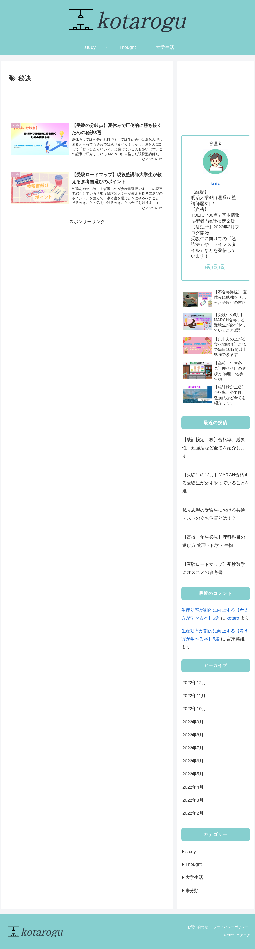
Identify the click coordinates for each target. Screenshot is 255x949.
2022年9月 (193, 721)
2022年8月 (193, 734)
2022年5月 (193, 773)
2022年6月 (193, 761)
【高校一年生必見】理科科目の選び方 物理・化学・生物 (213, 541)
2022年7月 (193, 747)
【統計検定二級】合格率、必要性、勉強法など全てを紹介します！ (213, 447)
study (190, 851)
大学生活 (194, 877)
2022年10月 (194, 708)
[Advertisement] (87, 99)
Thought (193, 864)
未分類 (192, 890)
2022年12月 (194, 682)
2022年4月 (193, 787)
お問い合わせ (197, 927)
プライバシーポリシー (230, 927)
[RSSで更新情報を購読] (222, 267)
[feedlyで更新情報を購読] (215, 267)
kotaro (233, 618)
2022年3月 (193, 800)
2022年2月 (193, 813)
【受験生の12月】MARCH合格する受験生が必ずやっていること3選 (215, 482)
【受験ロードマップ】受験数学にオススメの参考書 (213, 568)
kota (215, 183)
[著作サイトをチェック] (208, 267)
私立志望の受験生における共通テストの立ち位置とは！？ (213, 514)
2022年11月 (194, 695)
